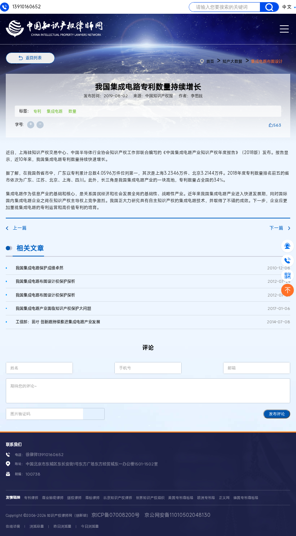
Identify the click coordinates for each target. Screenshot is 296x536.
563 (277, 125)
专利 (37, 111)
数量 (72, 111)
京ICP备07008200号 (115, 514)
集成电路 (54, 111)
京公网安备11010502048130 (177, 514)
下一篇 (276, 228)
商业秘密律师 (53, 497)
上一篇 (20, 228)
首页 (210, 61)
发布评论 (277, 414)
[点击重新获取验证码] (93, 414)
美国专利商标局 (180, 497)
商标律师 (92, 497)
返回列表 (34, 57)
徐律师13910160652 (45, 454)
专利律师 (31, 497)
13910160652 (26, 7)
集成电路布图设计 (267, 61)
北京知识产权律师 (117, 497)
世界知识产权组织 (150, 497)
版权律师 (74, 497)
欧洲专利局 (206, 497)
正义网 (224, 497)
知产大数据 (232, 61)
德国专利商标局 (245, 497)
